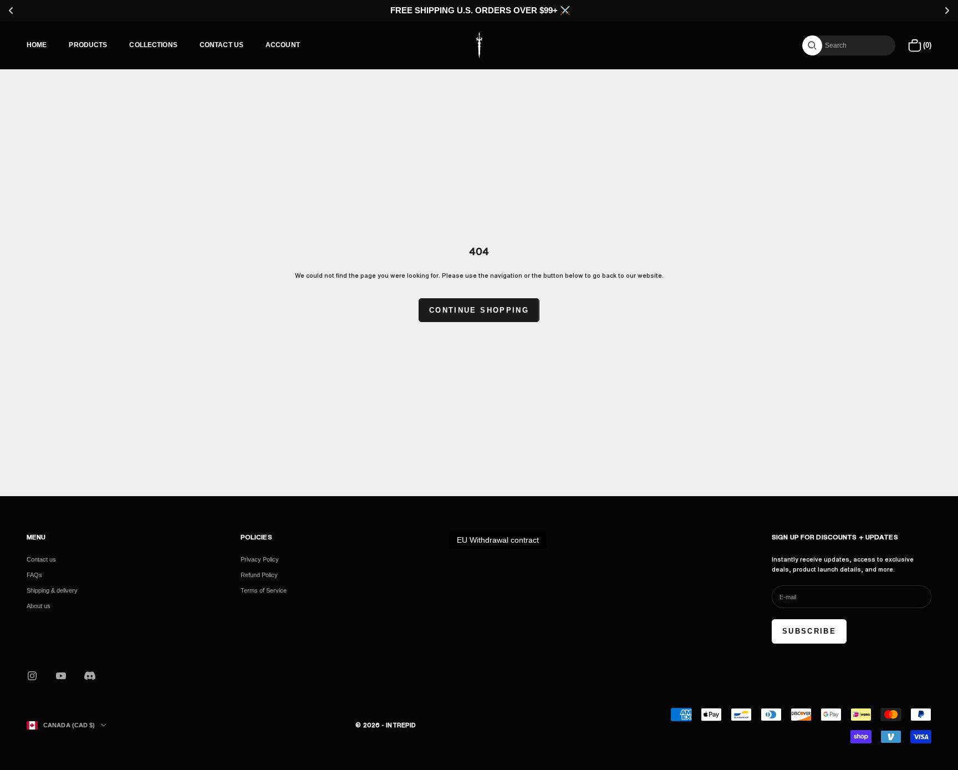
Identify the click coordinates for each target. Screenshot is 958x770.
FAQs (34, 575)
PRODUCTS (88, 45)
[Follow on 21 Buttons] (89, 675)
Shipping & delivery (52, 590)
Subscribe (809, 631)
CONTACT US (221, 45)
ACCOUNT (283, 45)
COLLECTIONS (153, 45)
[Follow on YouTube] (61, 675)
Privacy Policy (260, 559)
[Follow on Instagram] (32, 675)
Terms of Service (264, 590)
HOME (37, 45)
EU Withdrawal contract (498, 540)
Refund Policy (259, 575)
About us (38, 606)
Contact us (41, 559)
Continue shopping (479, 310)
